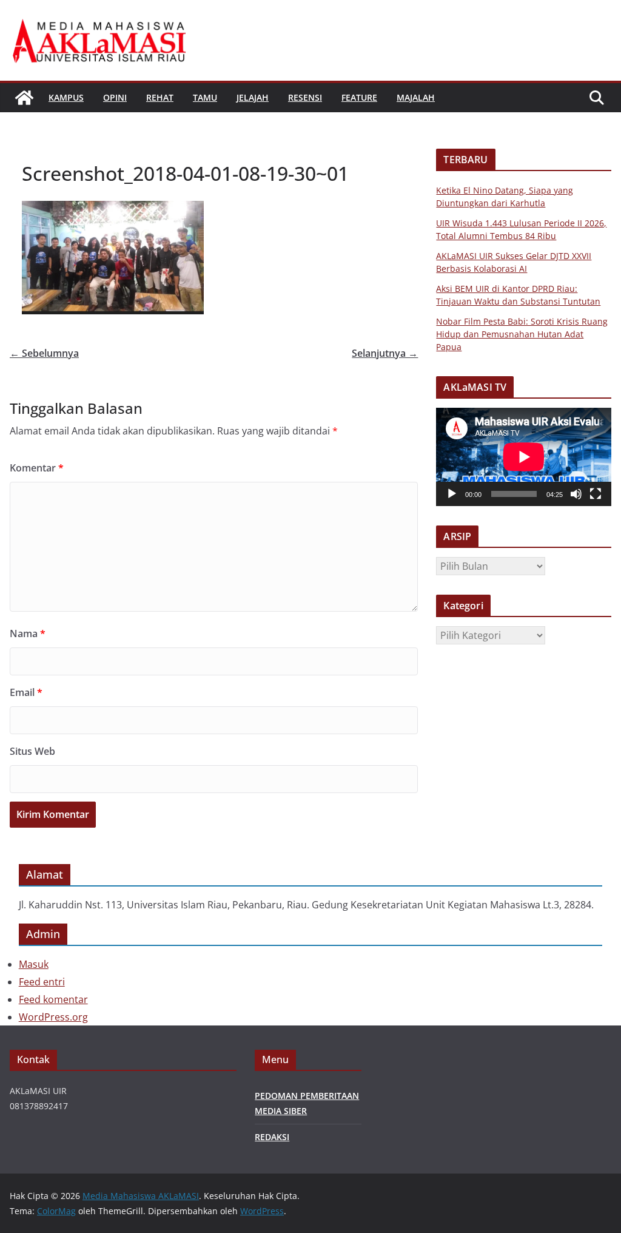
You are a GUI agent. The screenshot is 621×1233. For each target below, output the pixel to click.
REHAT (159, 97)
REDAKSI (272, 1137)
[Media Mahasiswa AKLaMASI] (24, 97)
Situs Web (32, 751)
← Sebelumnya (44, 353)
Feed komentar (53, 999)
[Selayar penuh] (595, 494)
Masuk (34, 964)
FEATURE (359, 97)
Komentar (37, 468)
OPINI (115, 97)
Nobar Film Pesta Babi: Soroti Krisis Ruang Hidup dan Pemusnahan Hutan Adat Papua (522, 334)
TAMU (205, 97)
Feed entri (42, 981)
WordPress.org (53, 1017)
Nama (27, 633)
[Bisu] (576, 494)
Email (26, 692)
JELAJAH (253, 97)
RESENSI (305, 97)
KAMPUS (66, 97)
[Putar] (452, 494)
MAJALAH (416, 97)
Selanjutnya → (385, 353)
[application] (523, 457)
